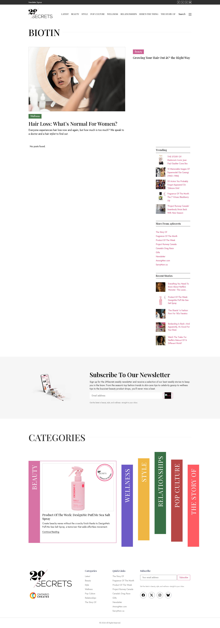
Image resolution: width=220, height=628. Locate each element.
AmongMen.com (163, 260)
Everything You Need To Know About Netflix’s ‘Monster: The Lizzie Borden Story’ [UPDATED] (178, 286)
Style (85, 14)
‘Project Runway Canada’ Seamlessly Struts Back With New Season (178, 209)
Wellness (112, 14)
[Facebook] (143, 595)
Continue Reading (50, 531)
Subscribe (184, 577)
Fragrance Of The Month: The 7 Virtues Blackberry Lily (178, 197)
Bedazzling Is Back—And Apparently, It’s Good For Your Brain (179, 326)
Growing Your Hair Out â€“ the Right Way (161, 58)
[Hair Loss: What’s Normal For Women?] (77, 79)
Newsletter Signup (35, 2)
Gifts (158, 252)
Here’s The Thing (148, 14)
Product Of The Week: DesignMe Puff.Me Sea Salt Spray (178, 300)
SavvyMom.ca (162, 264)
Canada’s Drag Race (165, 248)
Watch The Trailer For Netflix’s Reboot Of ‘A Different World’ (177, 340)
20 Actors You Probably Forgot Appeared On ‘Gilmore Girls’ (177, 185)
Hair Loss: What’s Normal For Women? (73, 123)
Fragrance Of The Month (166, 236)
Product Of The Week (165, 240)
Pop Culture (97, 14)
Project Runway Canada (166, 244)
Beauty (75, 14)
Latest (65, 14)
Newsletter (160, 256)
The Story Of (168, 14)
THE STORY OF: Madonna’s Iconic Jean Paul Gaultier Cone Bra (177, 160)
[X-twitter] (151, 595)
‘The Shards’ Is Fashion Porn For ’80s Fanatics (178, 312)
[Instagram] (160, 595)
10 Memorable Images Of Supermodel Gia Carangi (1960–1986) (178, 172)
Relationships (129, 14)
